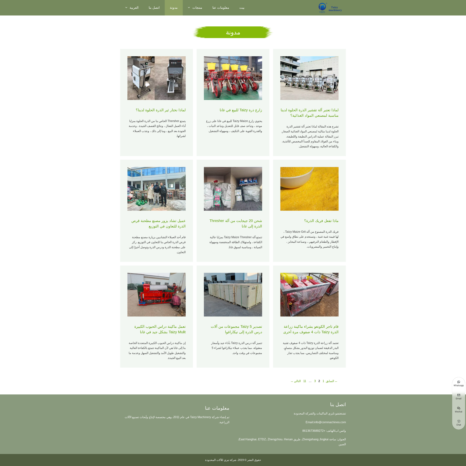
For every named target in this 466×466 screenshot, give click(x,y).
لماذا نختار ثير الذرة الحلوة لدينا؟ (161, 110)
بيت (241, 7)
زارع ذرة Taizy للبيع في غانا (241, 110)
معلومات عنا (220, 7)
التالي (295, 381)
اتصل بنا (154, 7)
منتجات (197, 7)
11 (304, 381)
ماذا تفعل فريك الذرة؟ (321, 221)
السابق (332, 381)
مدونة (174, 7)
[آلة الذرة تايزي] (330, 7)
